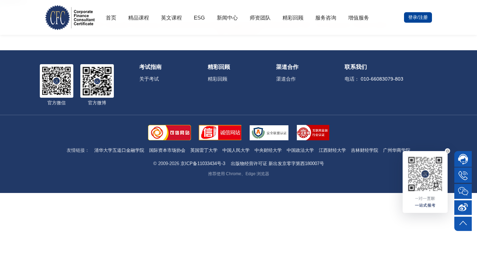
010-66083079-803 (382, 79)
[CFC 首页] (70, 17)
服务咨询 (325, 18)
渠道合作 (286, 79)
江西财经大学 (332, 150)
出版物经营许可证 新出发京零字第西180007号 (277, 163)
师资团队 (260, 18)
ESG (199, 18)
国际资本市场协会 (167, 150)
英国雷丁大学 (204, 150)
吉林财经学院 (364, 150)
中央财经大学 (268, 150)
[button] (447, 151)
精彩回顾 (292, 18)
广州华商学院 (396, 150)
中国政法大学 (300, 150)
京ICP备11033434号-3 (203, 163)
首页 (111, 18)
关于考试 (149, 79)
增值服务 (358, 18)
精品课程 (138, 18)
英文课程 (171, 18)
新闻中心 (227, 18)
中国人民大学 (236, 150)
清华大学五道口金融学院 (119, 150)
